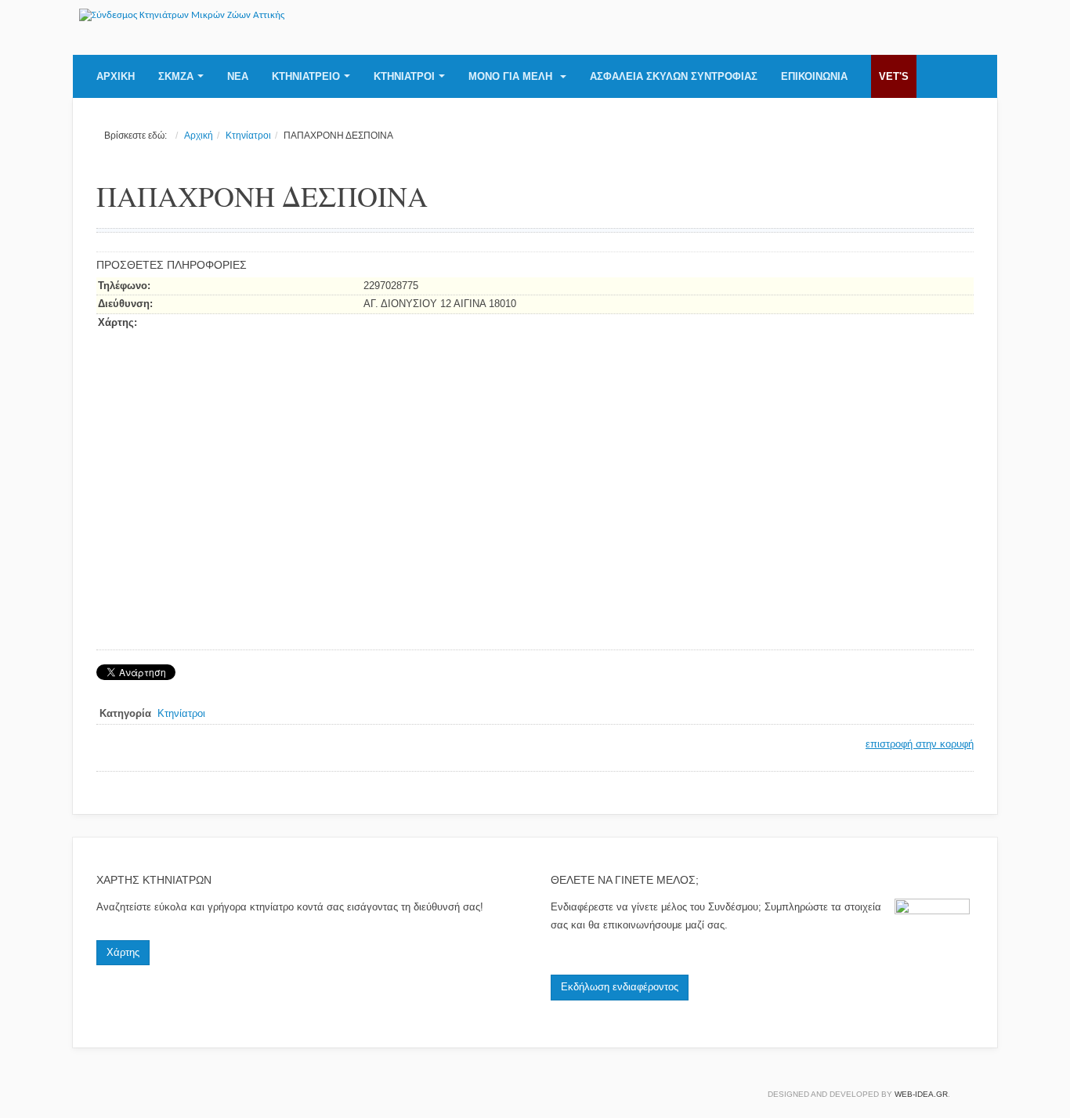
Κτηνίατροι (404, 76)
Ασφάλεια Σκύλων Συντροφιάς (673, 76)
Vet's (894, 76)
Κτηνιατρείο (306, 76)
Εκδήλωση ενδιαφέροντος (619, 987)
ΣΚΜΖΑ (175, 76)
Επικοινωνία (814, 76)
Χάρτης (123, 952)
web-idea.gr (921, 1094)
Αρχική (115, 76)
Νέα (237, 76)
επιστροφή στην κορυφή (920, 744)
